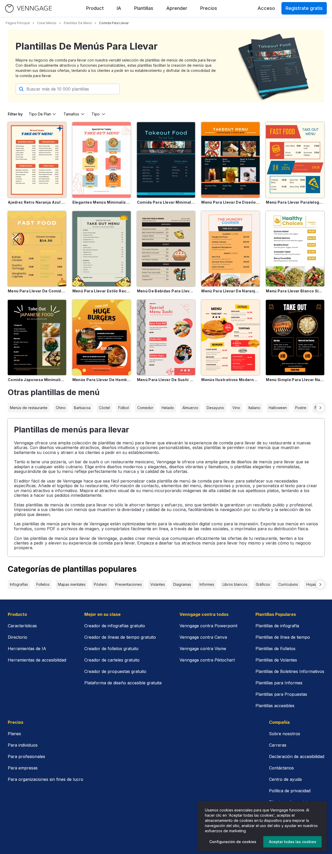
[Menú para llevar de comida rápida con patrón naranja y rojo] (37, 248)
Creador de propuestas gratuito (115, 671)
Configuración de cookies (232, 841)
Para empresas (23, 767)
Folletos (43, 584)
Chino (61, 407)
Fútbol (123, 407)
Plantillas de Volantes (276, 660)
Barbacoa (82, 407)
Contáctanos (281, 767)
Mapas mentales (72, 584)
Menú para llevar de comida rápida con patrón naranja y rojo (37, 291)
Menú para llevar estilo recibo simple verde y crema (101, 291)
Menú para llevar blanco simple (295, 291)
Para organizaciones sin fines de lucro (45, 779)
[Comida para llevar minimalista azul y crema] (166, 159)
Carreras (277, 745)
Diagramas (182, 584)
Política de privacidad (289, 790)
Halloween (278, 407)
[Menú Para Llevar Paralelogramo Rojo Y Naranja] (295, 159)
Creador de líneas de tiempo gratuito (120, 637)
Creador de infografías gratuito (114, 625)
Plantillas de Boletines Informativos (289, 671)
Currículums (288, 584)
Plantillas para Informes (278, 682)
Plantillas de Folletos (275, 648)
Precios (208, 8)
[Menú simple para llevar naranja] (295, 337)
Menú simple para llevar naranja (295, 379)
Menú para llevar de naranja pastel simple (230, 291)
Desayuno (215, 407)
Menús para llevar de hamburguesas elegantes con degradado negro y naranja (101, 379)
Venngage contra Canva (203, 637)
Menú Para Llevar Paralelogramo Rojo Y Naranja (295, 202)
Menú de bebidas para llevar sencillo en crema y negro (166, 291)
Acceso (266, 8)
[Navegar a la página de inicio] (28, 8)
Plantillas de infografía (277, 625)
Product (95, 8)
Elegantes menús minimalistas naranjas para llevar (101, 202)
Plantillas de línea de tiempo (282, 637)
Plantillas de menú (78, 23)
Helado (168, 407)
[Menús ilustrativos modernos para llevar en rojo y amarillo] (230, 337)
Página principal (18, 23)
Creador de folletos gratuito (111, 648)
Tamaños (71, 114)
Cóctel (104, 407)
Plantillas (143, 8)
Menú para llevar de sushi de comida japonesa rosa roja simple (166, 379)
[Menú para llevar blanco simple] (295, 248)
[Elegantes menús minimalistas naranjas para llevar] (101, 159)
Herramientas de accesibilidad (37, 660)
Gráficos (263, 584)
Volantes (157, 584)
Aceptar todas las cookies (292, 841)
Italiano (254, 407)
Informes (206, 584)
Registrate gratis (304, 8)
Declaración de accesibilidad (296, 756)
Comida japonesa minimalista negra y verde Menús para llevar (37, 379)
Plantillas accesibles (274, 705)
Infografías (19, 584)
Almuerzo (190, 407)
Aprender (176, 8)
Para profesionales (26, 756)
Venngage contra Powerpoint (208, 625)
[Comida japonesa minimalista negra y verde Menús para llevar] (37, 337)
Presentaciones (128, 584)
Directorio (17, 637)
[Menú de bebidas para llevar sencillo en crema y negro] (166, 248)
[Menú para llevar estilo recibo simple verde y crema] (101, 248)
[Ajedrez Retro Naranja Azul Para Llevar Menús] (37, 159)
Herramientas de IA (27, 648)
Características (22, 625)
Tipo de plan (40, 114)
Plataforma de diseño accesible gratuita (123, 682)
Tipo (96, 114)
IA (119, 8)
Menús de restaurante (28, 407)
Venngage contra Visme (202, 648)
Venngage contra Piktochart (207, 660)
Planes (14, 733)
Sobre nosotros (284, 733)
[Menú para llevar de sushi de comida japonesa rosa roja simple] (166, 337)
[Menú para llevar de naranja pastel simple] (230, 248)
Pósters (100, 584)
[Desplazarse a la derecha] (320, 408)
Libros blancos (235, 584)
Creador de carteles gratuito (112, 660)
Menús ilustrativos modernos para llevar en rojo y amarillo (230, 379)
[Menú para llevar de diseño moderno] (230, 159)
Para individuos (23, 745)
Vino (236, 407)
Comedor (145, 407)
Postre (300, 407)
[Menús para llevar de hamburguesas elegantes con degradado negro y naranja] (101, 337)
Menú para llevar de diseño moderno (230, 202)
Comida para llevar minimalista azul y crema (166, 202)
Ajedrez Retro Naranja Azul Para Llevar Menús (37, 202)
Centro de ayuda (285, 779)
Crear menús (47, 23)
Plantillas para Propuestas (281, 694)
